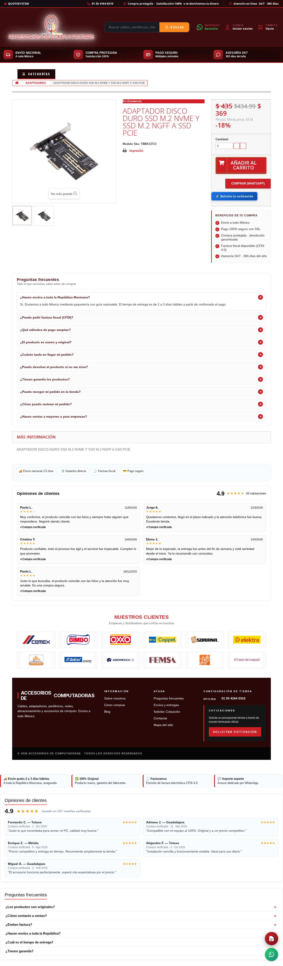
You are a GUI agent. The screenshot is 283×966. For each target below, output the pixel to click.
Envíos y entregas (166, 705)
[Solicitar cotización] (271, 938)
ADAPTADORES (35, 83)
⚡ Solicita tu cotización (234, 196)
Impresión (136, 150)
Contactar (160, 718)
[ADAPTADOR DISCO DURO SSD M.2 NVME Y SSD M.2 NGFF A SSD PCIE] (22, 215)
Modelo (128, 144)
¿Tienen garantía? (19, 951)
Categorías (36, 73)
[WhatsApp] (271, 954)
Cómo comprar (114, 705)
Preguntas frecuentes (169, 698)
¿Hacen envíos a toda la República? (33, 933)
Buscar (177, 27)
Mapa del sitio (163, 725)
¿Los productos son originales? (30, 906)
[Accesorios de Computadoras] (51, 27)
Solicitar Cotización (167, 711)
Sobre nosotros (115, 698)
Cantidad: (222, 139)
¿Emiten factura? (19, 924)
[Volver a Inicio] (17, 83)
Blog (107, 711)
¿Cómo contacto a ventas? (26, 915)
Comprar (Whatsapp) (248, 183)
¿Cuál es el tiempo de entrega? (29, 942)
